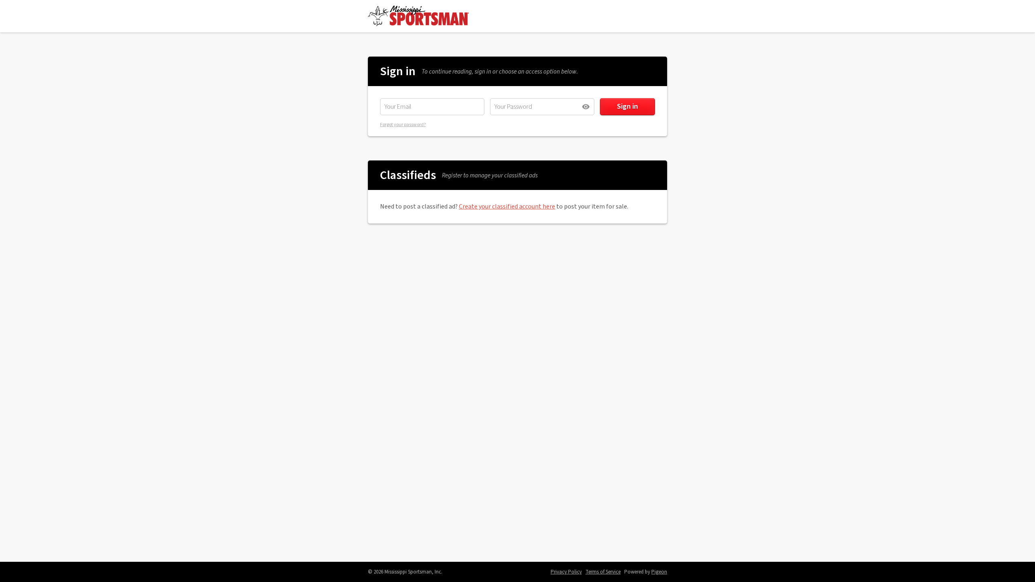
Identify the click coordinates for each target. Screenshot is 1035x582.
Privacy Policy (566, 572)
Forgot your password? (403, 124)
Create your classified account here (507, 206)
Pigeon (659, 572)
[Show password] (585, 106)
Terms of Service (603, 572)
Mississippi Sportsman (418, 16)
